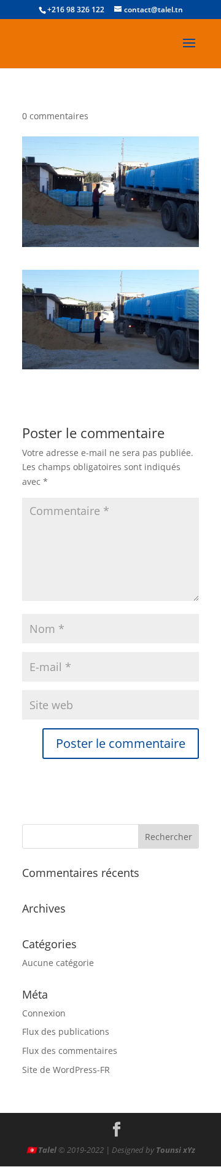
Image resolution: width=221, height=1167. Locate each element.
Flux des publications (65, 1031)
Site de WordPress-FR (66, 1069)
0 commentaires (55, 116)
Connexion (44, 1013)
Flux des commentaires (69, 1050)
